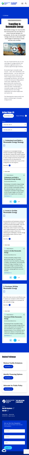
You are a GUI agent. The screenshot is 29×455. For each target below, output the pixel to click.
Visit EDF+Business (7, 408)
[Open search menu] (25, 3)
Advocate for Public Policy (12, 385)
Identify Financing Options (12, 374)
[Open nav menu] (22, 3)
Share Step (5, 165)
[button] (4, 450)
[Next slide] (15, 201)
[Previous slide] (10, 201)
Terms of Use (11, 414)
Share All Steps (20, 115)
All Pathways (5, 15)
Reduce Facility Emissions (12, 363)
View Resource (7, 196)
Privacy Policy (5, 414)
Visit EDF (4, 410)
